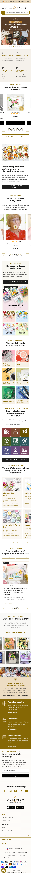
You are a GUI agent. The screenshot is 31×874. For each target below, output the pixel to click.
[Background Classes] (6, 432)
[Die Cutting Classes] (6, 441)
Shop (4, 814)
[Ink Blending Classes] (24, 441)
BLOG (8, 557)
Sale (3, 827)
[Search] (3, 13)
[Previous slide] (3, 30)
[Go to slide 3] (18, 543)
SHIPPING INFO (12, 713)
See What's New (15, 281)
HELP (4, 835)
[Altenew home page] (15, 8)
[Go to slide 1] (13, 543)
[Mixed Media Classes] (6, 450)
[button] (9, 129)
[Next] (27, 542)
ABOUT (4, 843)
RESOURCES (6, 839)
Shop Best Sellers (14, 136)
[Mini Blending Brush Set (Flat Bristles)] (15, 102)
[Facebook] (5, 792)
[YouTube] (26, 792)
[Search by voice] (27, 13)
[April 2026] (22, 329)
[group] (15, 31)
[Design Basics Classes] (15, 432)
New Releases (6, 821)
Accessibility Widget (10, 858)
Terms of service (22, 852)
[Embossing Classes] (15, 441)
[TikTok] (21, 792)
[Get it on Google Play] (20, 807)
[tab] (9, 46)
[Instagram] (10, 792)
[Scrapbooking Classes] (24, 450)
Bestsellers (5, 824)
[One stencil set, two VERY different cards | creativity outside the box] (15, 574)
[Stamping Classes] (15, 450)
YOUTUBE (22, 557)
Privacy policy (11, 852)
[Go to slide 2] (16, 543)
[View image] (9, 639)
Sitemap (22, 855)
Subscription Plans (8, 831)
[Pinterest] (15, 792)
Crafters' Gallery (15, 632)
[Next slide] (27, 30)
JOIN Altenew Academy (15, 459)
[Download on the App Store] (11, 807)
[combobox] (15, 13)
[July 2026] (9, 316)
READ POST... (8, 601)
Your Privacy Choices (10, 855)
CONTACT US (12, 746)
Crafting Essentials (8, 817)
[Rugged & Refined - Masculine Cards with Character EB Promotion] (15, 31)
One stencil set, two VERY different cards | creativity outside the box (14, 590)
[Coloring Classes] (24, 432)
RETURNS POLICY (13, 729)
